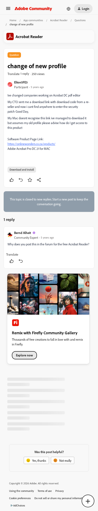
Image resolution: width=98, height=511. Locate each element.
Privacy (59, 491)
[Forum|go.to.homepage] (33, 8)
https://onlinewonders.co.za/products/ (31, 144)
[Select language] (68, 8)
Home (13, 20)
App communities (33, 20)
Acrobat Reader (58, 20)
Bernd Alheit (22, 233)
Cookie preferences (20, 498)
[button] (8, 10)
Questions (80, 20)
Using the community (21, 491)
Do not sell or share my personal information (60, 498)
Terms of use (45, 491)
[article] (49, 247)
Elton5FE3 (21, 82)
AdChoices (19, 505)
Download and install (22, 169)
